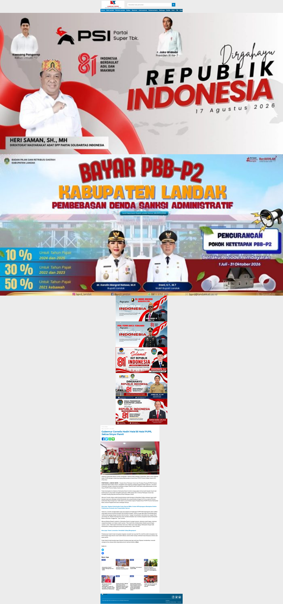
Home (103, 10)
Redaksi (167, 600)
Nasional (134, 10)
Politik (168, 10)
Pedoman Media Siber (171, 602)
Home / (103, 426)
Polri (173, 10)
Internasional (143, 10)
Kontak (179, 602)
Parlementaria (153, 10)
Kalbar (128, 10)
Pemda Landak (120, 10)
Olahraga (162, 10)
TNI (177, 10)
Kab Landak (110, 10)
